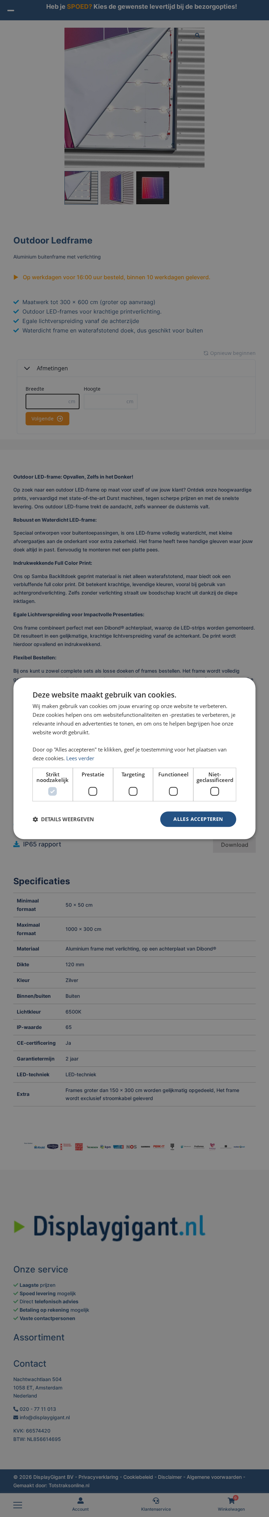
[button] (63, 819)
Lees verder (80, 758)
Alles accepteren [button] (198, 819)
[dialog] (134, 758)
